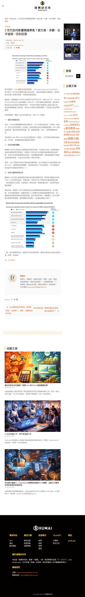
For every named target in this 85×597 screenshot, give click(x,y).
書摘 (68, 134)
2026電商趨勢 (70, 98)
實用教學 (70, 128)
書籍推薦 (72, 135)
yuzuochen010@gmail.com (36, 287)
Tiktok (66, 118)
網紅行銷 (72, 145)
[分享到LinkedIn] (18, 48)
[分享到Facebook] (14, 48)
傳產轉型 (76, 118)
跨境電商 (73, 149)
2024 (65, 94)
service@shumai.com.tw (29, 575)
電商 (69, 152)
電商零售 (78, 155)
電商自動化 (71, 155)
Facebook (68, 111)
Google (74, 112)
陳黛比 (13, 43)
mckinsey (11, 260)
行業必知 (13, 19)
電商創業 (75, 152)
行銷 (65, 149)
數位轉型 (72, 132)
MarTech (66, 115)
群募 (78, 145)
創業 (66, 121)
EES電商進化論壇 (68, 109)
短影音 (67, 142)
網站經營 (66, 145)
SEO (75, 114)
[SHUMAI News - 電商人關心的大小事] (42, 6)
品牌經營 (74, 124)
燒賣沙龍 (73, 138)
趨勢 (68, 149)
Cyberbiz (76, 106)
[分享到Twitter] (16, 48)
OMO (71, 115)
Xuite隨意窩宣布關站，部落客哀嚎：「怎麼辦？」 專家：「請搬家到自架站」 (19, 310)
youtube (70, 118)
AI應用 (72, 101)
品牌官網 (67, 125)
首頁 (6, 19)
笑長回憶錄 (74, 142)
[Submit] (78, 76)
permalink (19, 45)
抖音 (66, 132)
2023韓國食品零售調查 (23, 89)
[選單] (3, 5)
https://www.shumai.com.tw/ (27, 572)
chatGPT (69, 105)
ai (76, 97)
